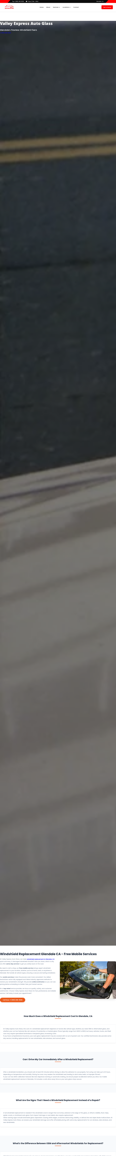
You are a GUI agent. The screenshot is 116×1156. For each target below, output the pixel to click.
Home (41, 7)
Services (56, 7)
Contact (76, 7)
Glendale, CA (99, 1)
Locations (66, 7)
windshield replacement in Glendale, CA (40, 959)
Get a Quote (107, 7)
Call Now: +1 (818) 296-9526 (12, 1000)
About (48, 7)
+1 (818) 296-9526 (19, 1)
